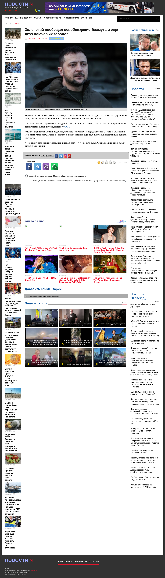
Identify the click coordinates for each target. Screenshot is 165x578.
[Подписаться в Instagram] (65, 156)
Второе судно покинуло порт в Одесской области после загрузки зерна (56, 176)
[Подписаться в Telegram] (61, 156)
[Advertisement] (76, 200)
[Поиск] (157, 18)
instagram (56, 296)
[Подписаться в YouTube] (70, 156)
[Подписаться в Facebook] (57, 156)
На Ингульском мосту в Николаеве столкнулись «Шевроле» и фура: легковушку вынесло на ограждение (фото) (78, 181)
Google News (47, 155)
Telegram (49, 296)
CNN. (67, 126)
